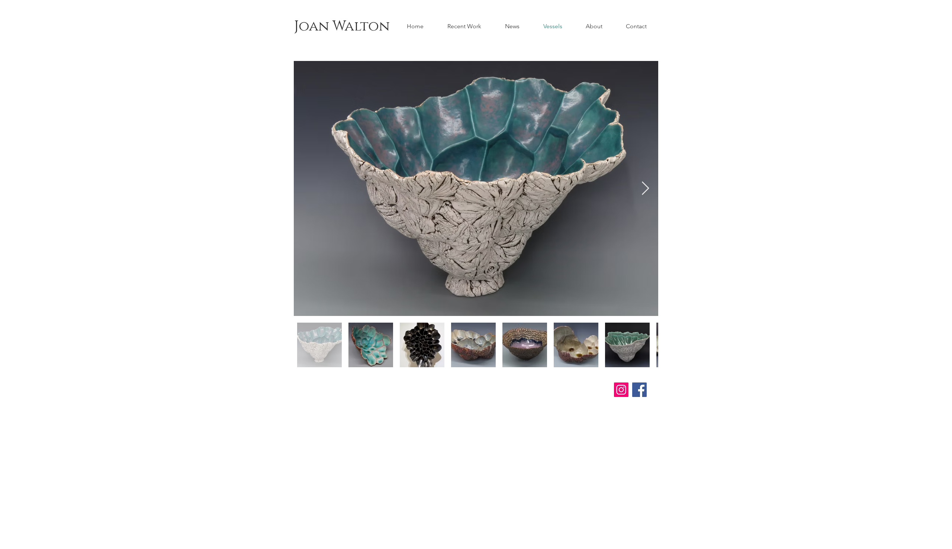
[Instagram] (621, 389)
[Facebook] (639, 389)
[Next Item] (645, 188)
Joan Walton (342, 26)
